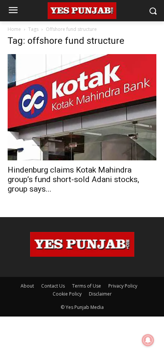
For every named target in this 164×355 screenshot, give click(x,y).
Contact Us (53, 286)
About (27, 286)
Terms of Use (86, 286)
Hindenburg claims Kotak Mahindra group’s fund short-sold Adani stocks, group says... (73, 179)
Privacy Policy (122, 286)
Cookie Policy (67, 294)
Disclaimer (100, 294)
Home (14, 29)
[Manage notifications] (148, 340)
